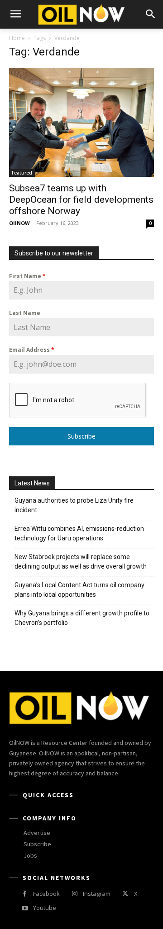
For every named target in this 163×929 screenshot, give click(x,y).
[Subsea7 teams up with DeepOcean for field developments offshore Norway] (81, 122)
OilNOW (19, 223)
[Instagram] (74, 893)
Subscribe (81, 436)
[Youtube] (24, 908)
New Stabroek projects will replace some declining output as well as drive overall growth (80, 561)
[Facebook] (24, 893)
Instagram (96, 893)
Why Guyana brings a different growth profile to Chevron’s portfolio (81, 617)
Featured (22, 173)
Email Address (31, 350)
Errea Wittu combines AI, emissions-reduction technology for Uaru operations (79, 533)
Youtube (44, 908)
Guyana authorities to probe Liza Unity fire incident (74, 505)
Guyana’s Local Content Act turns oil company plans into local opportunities (79, 589)
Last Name (24, 313)
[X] (125, 893)
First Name (27, 276)
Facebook (46, 893)
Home (17, 38)
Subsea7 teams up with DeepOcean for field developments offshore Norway (81, 199)
